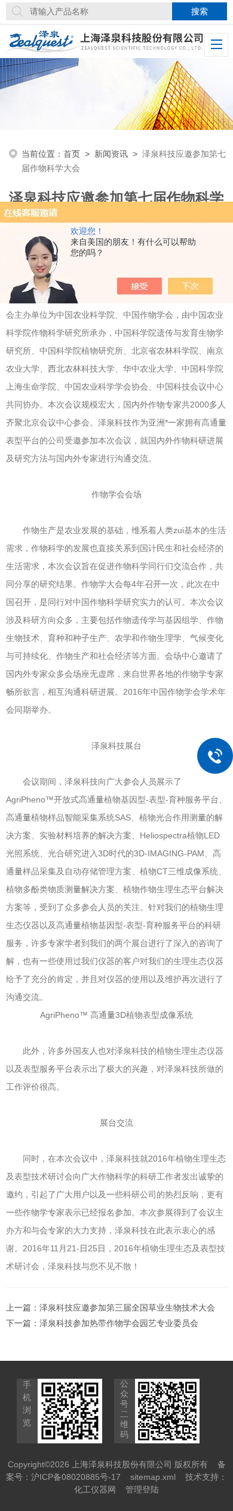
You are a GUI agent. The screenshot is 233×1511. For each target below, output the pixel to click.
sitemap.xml (153, 1477)
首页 (71, 154)
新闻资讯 (111, 154)
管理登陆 (142, 1489)
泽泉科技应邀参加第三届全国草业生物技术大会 (127, 1307)
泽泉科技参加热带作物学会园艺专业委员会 (118, 1323)
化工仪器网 (95, 1489)
